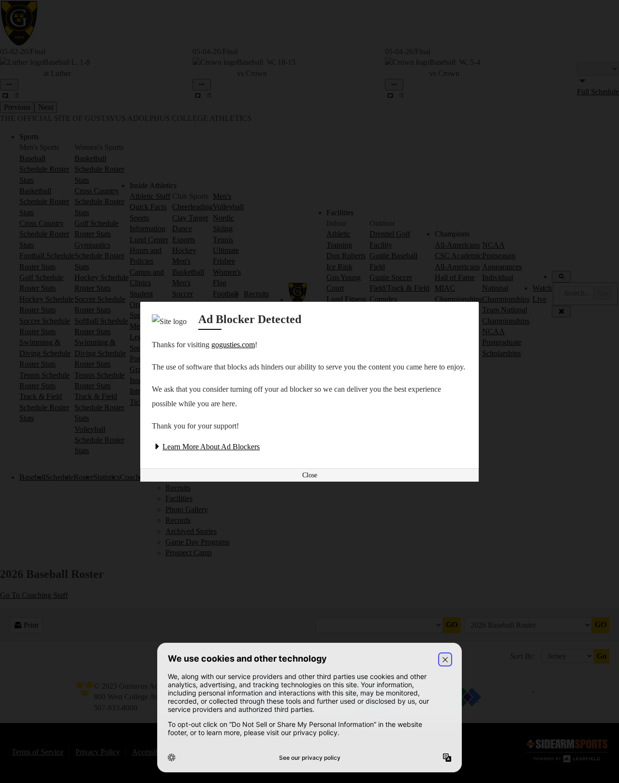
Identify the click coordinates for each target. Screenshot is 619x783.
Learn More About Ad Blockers (211, 447)
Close (309, 475)
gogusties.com (233, 344)
